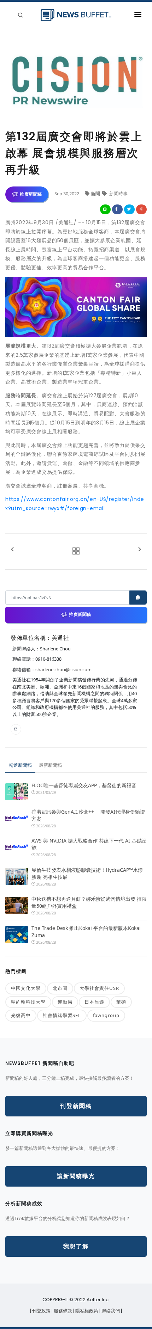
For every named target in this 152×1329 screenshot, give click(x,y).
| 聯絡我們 (110, 1310)
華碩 (121, 1002)
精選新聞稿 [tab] (20, 765)
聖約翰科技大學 (28, 1002)
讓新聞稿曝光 (76, 1176)
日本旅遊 (94, 1002)
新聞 (96, 193)
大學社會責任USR (99, 988)
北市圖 (60, 988)
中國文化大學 (26, 988)
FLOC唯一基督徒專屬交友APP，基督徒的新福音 (83, 785)
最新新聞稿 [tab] (50, 765)
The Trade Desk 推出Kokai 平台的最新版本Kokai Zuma (86, 931)
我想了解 (76, 1246)
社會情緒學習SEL (62, 1015)
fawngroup (106, 1015)
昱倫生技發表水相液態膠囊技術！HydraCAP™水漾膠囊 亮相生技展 (87, 873)
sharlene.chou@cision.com (63, 669)
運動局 (65, 1002)
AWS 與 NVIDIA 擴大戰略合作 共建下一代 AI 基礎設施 (88, 844)
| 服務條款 (62, 1310)
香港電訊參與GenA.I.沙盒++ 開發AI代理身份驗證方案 (88, 815)
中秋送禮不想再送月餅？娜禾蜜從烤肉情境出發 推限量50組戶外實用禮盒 (89, 902)
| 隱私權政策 (86, 1310)
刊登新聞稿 (76, 1106)
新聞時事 (118, 193)
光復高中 (21, 1015)
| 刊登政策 (41, 1310)
